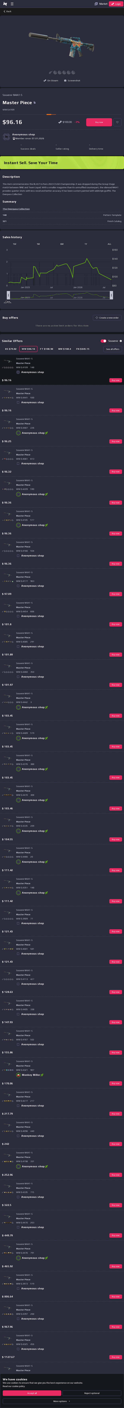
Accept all (32, 1393)
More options (60, 1401)
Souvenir (113, 340)
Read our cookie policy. (14, 1386)
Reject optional (91, 1393)
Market (103, 3)
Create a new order (109, 317)
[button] (72, 80)
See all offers (112, 349)
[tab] (11, 349)
